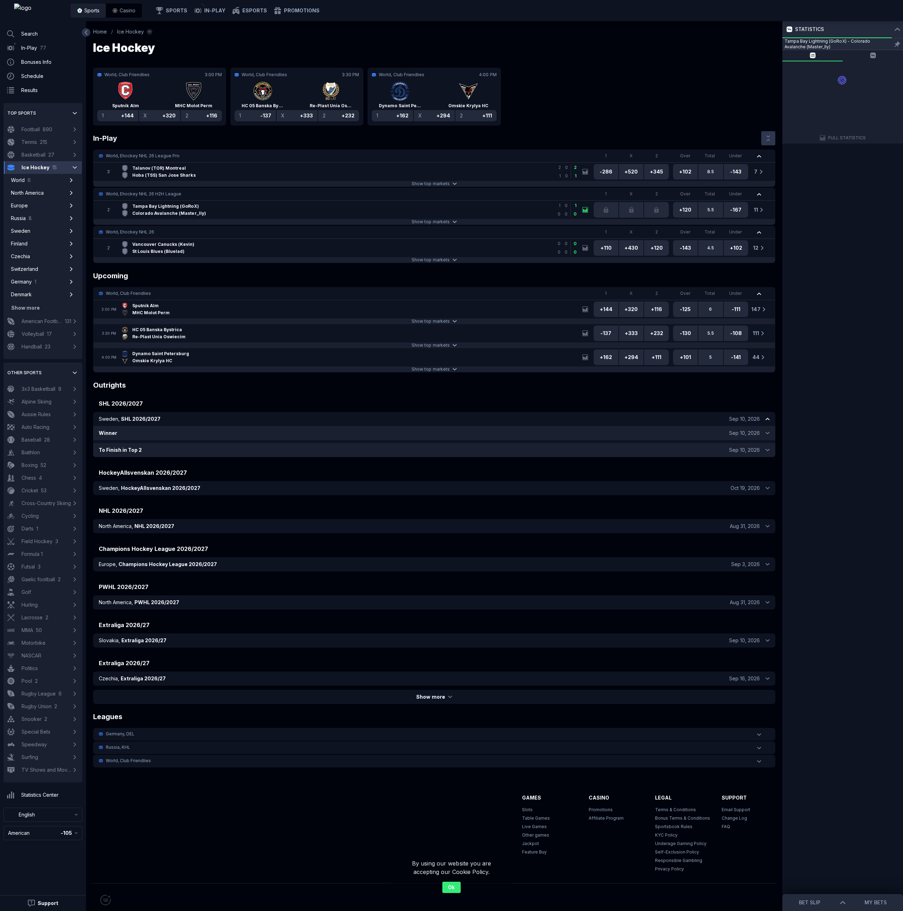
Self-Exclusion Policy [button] (677, 852)
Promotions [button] (601, 809)
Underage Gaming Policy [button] (681, 843)
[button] (124, 11)
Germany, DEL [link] (120, 733)
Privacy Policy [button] (669, 868)
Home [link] (100, 32)
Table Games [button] (536, 818)
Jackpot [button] (530, 843)
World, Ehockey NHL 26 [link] (130, 232)
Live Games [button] (534, 826)
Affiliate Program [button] (606, 818)
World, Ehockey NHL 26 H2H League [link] (143, 193)
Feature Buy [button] (534, 852)
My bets (876, 902)
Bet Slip (809, 902)
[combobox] (43, 815)
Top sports (21, 113)
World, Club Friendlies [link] (128, 293)
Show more (430, 697)
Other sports (24, 372)
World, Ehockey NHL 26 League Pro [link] (143, 155)
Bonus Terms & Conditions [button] (682, 818)
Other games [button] (535, 835)
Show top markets (430, 183)
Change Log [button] (734, 818)
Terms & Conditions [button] (675, 809)
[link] (38, 11)
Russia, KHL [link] (118, 747)
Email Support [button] (736, 809)
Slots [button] (527, 809)
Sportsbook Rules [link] (673, 826)
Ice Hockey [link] (130, 32)
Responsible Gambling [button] (678, 860)
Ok (451, 887)
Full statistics (847, 137)
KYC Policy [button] (666, 835)
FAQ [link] (726, 826)
